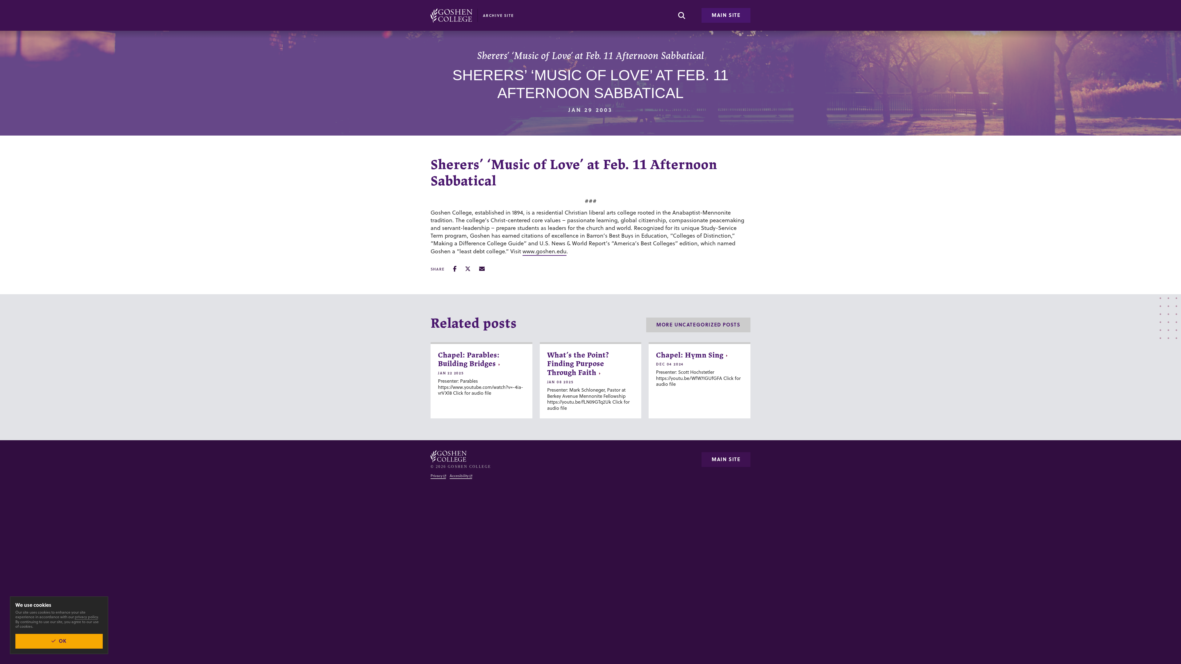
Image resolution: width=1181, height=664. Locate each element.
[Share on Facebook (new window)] (454, 269)
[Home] (451, 15)
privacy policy (86, 616)
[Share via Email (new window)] (482, 269)
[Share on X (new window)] (468, 269)
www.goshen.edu (545, 251)
